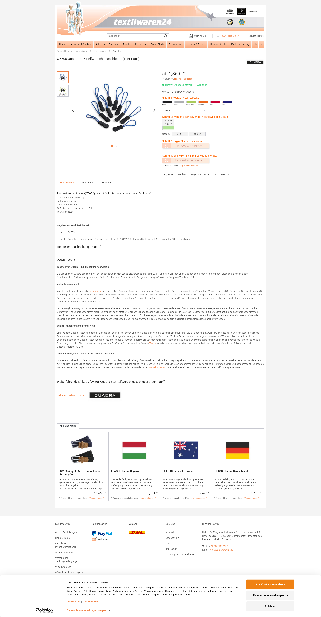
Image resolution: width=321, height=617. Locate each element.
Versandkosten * (96, 498)
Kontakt (170, 532)
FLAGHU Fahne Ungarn (125, 471)
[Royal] (227, 102)
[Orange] (203, 102)
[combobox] (134, 35)
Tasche (153, 343)
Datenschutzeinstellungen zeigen (86, 610)
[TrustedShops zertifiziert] (230, 22)
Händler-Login (62, 538)
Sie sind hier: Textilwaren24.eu (72, 51)
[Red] (215, 102)
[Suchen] (165, 35)
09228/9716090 (219, 546)
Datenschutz (172, 538)
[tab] (67, 182)
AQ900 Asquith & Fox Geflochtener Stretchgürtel (80, 473)
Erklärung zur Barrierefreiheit (180, 554)
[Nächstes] (154, 110)
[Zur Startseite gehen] (160, 18)
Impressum (171, 549)
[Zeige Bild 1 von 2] (112, 146)
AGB (168, 543)
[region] (108, 110)
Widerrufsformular (64, 552)
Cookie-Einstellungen (66, 532)
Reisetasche (95, 291)
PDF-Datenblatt (222, 174)
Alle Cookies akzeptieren (270, 584)
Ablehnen (270, 606)
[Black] (167, 102)
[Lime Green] (191, 102)
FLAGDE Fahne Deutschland (231, 471)
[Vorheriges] (72, 110)
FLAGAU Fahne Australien (178, 471)
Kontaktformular (157, 367)
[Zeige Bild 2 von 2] (116, 146)
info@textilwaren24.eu (221, 549)
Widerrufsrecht (63, 567)
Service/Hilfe (255, 36)
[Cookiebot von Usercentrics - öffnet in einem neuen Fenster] (44, 610)
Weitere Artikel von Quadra (71, 395)
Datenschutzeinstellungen (268, 595)
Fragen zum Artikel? (200, 174)
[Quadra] (255, 62)
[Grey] (179, 102)
